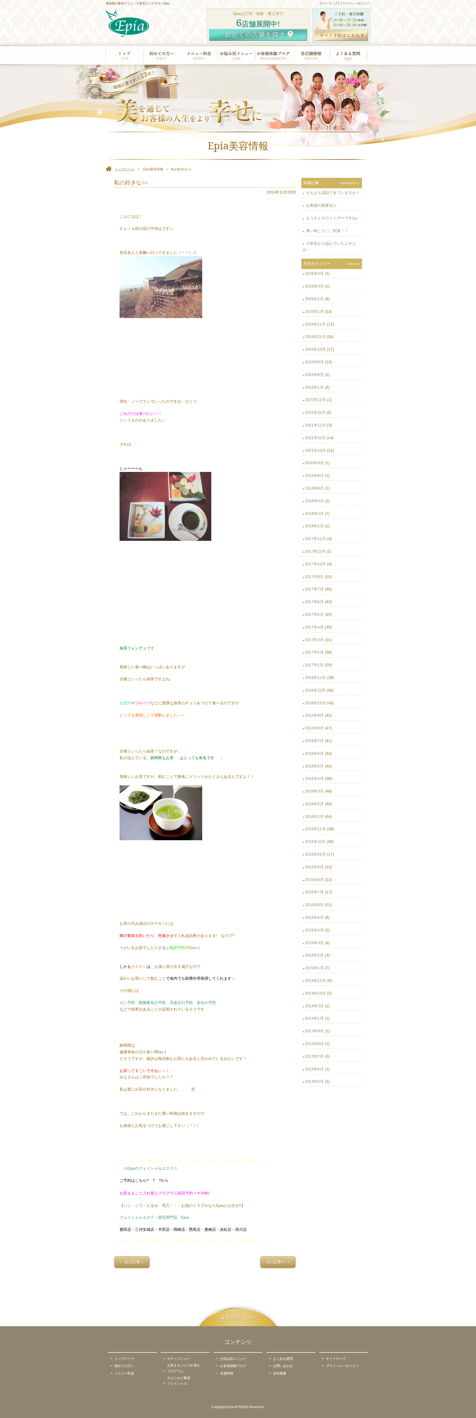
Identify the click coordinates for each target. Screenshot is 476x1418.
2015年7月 (314, 892)
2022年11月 (315, 412)
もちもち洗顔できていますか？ (332, 192)
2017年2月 (314, 652)
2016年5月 (314, 766)
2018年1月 (314, 526)
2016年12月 (315, 677)
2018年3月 (314, 513)
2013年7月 (314, 1056)
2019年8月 (314, 475)
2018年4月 (314, 501)
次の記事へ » (278, 1262)
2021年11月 (315, 438)
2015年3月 (314, 943)
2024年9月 (314, 362)
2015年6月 (314, 905)
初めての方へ (124, 1366)
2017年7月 (314, 589)
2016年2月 (314, 804)
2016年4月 (314, 778)
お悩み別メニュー (233, 1359)
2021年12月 (315, 425)
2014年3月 (314, 1006)
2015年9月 (314, 867)
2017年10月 (315, 564)
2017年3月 (314, 640)
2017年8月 (314, 576)
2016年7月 (314, 740)
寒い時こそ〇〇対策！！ (326, 231)
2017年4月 (314, 627)
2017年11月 (315, 551)
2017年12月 (315, 538)
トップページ (124, 1359)
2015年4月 (314, 930)
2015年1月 (314, 968)
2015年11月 (315, 841)
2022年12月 (315, 400)
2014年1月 (314, 1018)
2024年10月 (315, 349)
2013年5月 (314, 1081)
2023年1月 (314, 387)
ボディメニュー (178, 1359)
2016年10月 (315, 703)
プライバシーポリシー (354, 3)
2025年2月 (314, 299)
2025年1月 (314, 311)
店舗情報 (226, 1373)
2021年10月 (315, 450)
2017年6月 (314, 602)
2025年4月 (314, 273)
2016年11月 (315, 690)
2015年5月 (314, 917)
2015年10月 (315, 854)
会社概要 (279, 1373)
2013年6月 (314, 1069)
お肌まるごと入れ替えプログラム (183, 1368)
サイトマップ (328, 3)
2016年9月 (314, 715)
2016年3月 (314, 791)
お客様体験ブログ (233, 1366)
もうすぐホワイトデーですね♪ (331, 218)
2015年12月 (315, 829)
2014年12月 (315, 980)
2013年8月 (314, 1043)
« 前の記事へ (132, 1262)
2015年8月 (314, 879)
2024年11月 (315, 336)
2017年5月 (314, 614)
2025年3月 (314, 286)
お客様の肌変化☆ (321, 205)
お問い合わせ (283, 1366)
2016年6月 (314, 753)
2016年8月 (314, 728)
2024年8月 (314, 374)
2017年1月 (314, 665)
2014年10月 (315, 993)
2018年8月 (314, 488)
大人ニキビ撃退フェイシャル (178, 1380)
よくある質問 (283, 1359)
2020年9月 (314, 463)
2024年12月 (315, 324)
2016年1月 (314, 816)
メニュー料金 (124, 1373)
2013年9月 (314, 1031)
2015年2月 (314, 955)
